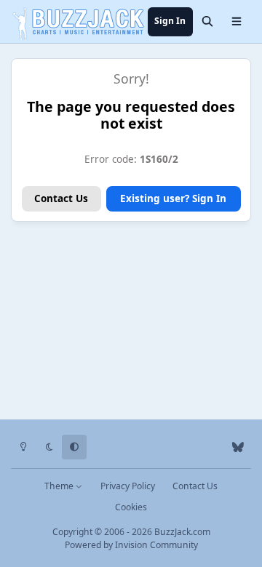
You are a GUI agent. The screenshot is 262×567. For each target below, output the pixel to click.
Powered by (131, 545)
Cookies (131, 507)
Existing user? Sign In (173, 198)
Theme (60, 486)
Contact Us (61, 198)
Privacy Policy (127, 486)
